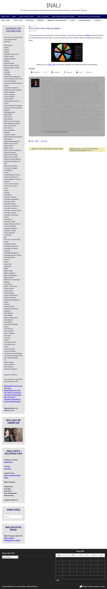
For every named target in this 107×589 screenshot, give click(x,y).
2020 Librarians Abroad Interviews (63, 16)
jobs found (44, 141)
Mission (40, 20)
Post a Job (18, 20)
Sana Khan (7, 469)
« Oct (57, 580)
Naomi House (8, 462)
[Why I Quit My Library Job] (13, 441)
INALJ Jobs (5, 16)
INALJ (53, 6)
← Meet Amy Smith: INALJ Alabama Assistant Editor (46, 149)
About (14, 16)
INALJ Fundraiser (43, 16)
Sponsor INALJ (85, 20)
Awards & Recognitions (57, 20)
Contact (98, 20)
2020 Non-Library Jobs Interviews (89, 16)
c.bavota (102, 586)
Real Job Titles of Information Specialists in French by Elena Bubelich (12, 399)
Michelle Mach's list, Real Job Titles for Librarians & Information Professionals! (12, 392)
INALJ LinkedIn (9, 538)
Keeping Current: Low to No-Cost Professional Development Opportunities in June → (84, 149)
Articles (29, 20)
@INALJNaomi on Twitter (12, 540)
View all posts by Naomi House (57, 131)
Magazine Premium (88, 586)
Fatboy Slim (51, 64)
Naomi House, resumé (26, 16)
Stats (73, 20)
